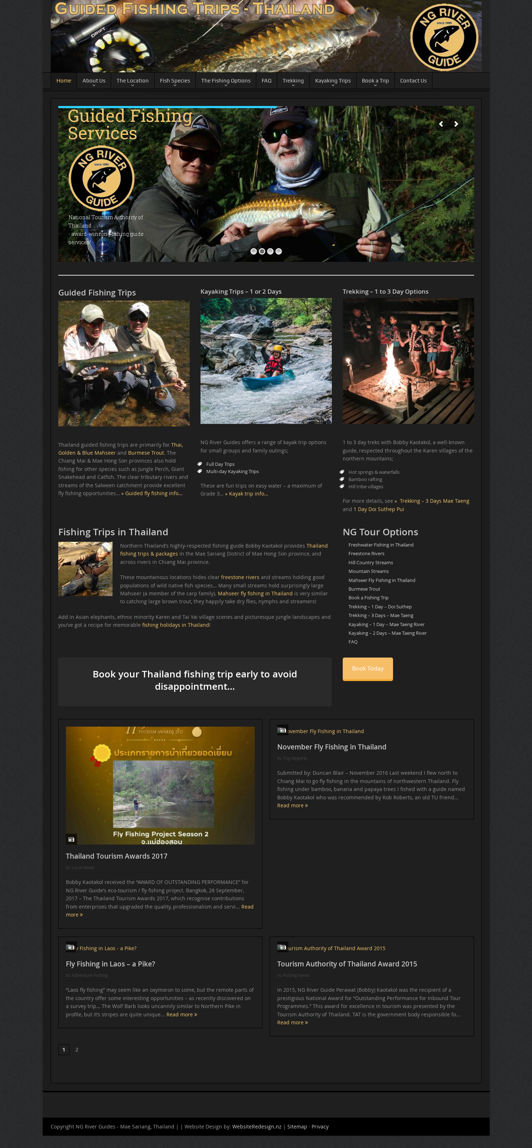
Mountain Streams (369, 571)
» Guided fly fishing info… (151, 493)
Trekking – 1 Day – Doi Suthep (380, 606)
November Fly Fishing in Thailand (332, 747)
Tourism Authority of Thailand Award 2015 (347, 964)
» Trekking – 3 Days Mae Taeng (431, 500)
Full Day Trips (220, 464)
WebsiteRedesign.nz (257, 1127)
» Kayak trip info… (246, 493)
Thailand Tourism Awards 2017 (117, 856)
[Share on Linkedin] (104, 1069)
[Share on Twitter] (77, 1069)
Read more (291, 805)
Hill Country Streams (371, 562)
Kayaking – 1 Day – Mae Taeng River (387, 624)
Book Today (368, 668)
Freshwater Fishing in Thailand (381, 544)
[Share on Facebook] (64, 1069)
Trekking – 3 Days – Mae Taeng (381, 615)
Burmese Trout (146, 452)
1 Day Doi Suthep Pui (379, 509)
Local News (83, 867)
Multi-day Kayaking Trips (232, 471)
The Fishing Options (225, 80)
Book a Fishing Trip (369, 597)
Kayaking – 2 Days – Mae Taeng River (388, 633)
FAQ (266, 80)
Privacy (320, 1127)
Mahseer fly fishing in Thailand (255, 593)
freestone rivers (240, 577)
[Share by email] (117, 1069)
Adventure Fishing (90, 975)
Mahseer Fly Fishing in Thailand (382, 580)
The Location (133, 80)
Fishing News (296, 975)
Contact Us (413, 80)
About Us (94, 80)
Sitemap (297, 1127)
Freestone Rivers (366, 553)
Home (63, 80)
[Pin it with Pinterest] (91, 1069)
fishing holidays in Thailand (175, 624)
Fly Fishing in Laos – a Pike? (110, 964)
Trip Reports (295, 758)
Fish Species (175, 80)
